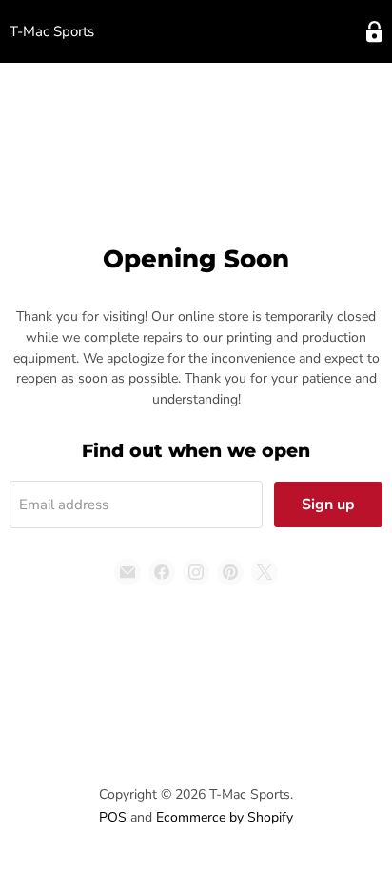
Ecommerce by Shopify (224, 817)
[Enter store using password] (374, 31)
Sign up (328, 504)
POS (113, 817)
